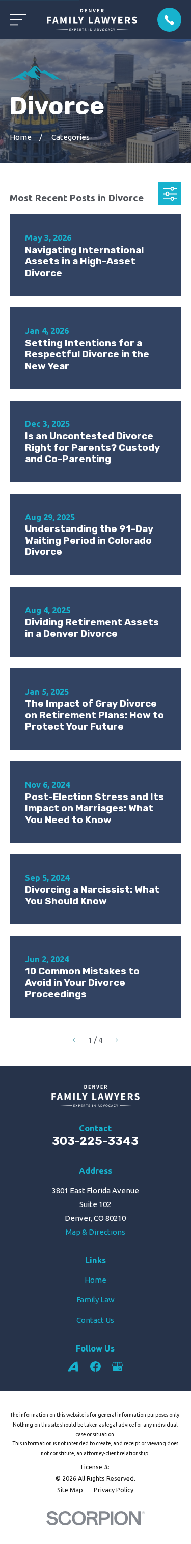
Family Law (95, 1299)
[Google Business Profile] (117, 1366)
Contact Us (95, 1320)
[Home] (92, 20)
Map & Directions (95, 1231)
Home (95, 1279)
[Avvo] (73, 1366)
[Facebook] (95, 1366)
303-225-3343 (95, 1141)
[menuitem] (70, 1490)
